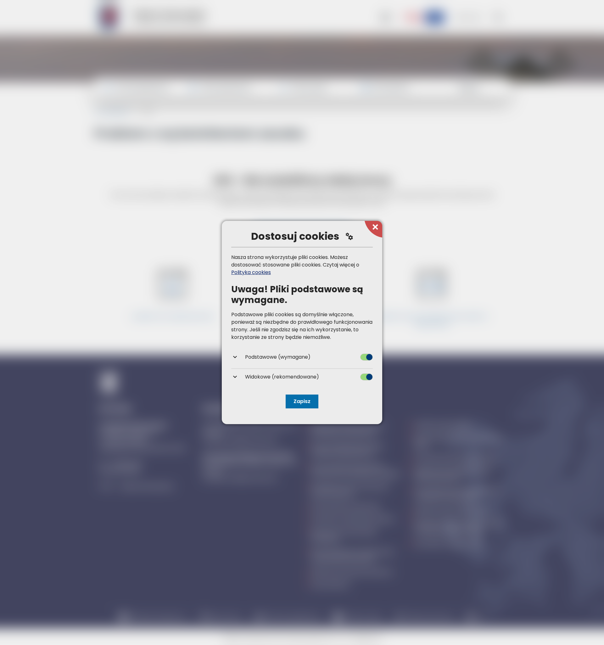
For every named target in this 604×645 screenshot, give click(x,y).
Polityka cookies (251, 272)
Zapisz (302, 401)
